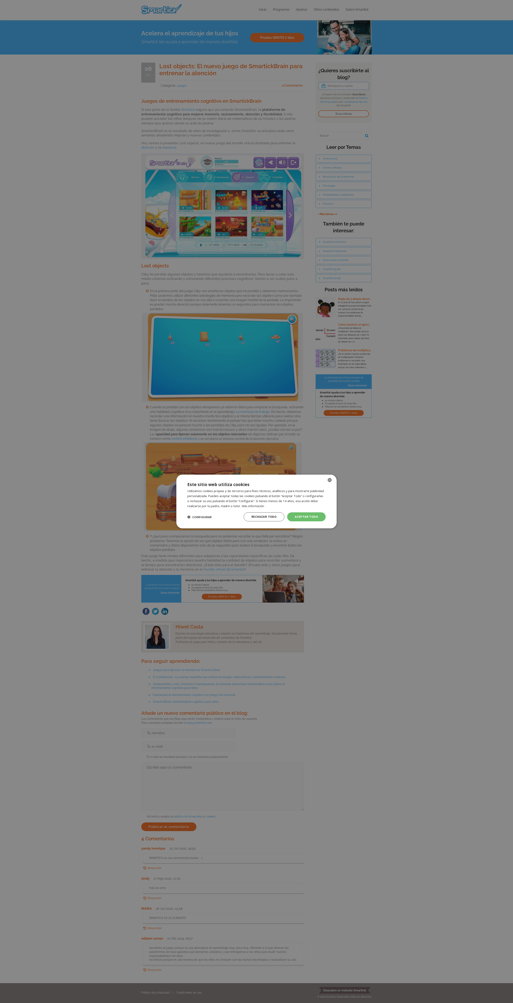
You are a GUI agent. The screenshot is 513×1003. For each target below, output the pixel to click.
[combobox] (330, 480)
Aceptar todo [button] (306, 517)
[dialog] (256, 501)
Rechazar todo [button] (264, 517)
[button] (199, 517)
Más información (253, 506)
